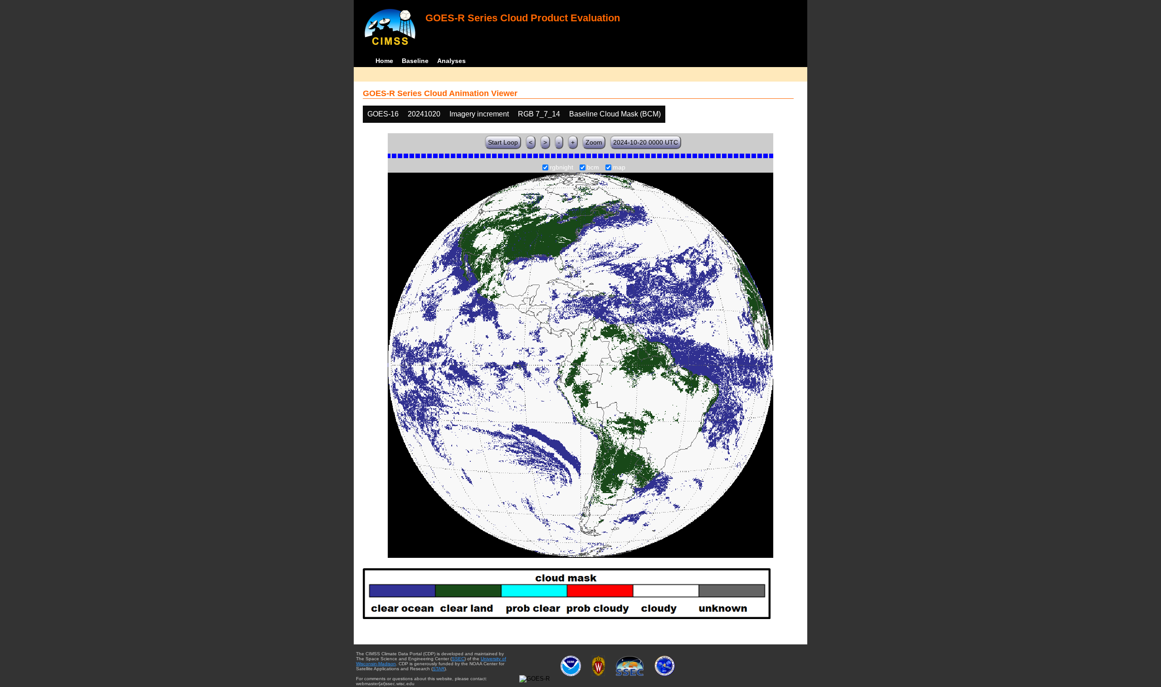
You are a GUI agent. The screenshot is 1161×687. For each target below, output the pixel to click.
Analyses (451, 60)
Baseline (415, 60)
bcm (593, 167)
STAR (438, 668)
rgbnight (561, 167)
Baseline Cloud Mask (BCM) (615, 114)
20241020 (424, 114)
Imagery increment (479, 114)
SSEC (458, 658)
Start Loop (503, 142)
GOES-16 (383, 114)
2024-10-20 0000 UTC (645, 142)
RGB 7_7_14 (539, 114)
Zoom (593, 142)
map (619, 167)
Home (384, 60)
